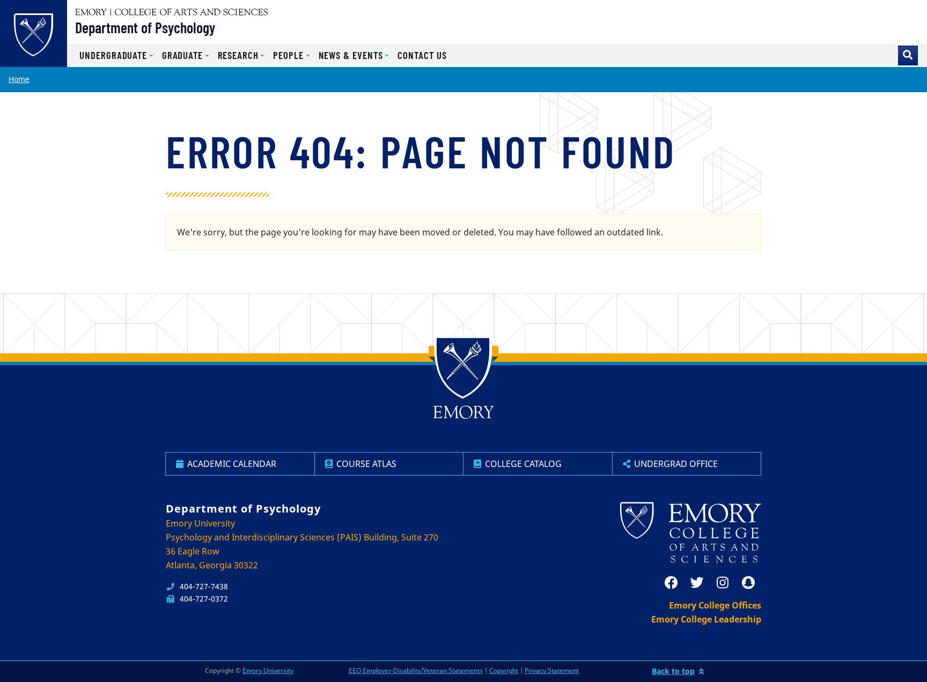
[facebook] (671, 583)
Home (19, 79)
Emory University (267, 670)
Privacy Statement (552, 670)
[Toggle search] (908, 55)
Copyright (503, 670)
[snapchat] (748, 583)
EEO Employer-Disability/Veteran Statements (416, 670)
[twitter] (697, 583)
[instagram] (722, 583)
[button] (116, 55)
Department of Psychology (145, 27)
